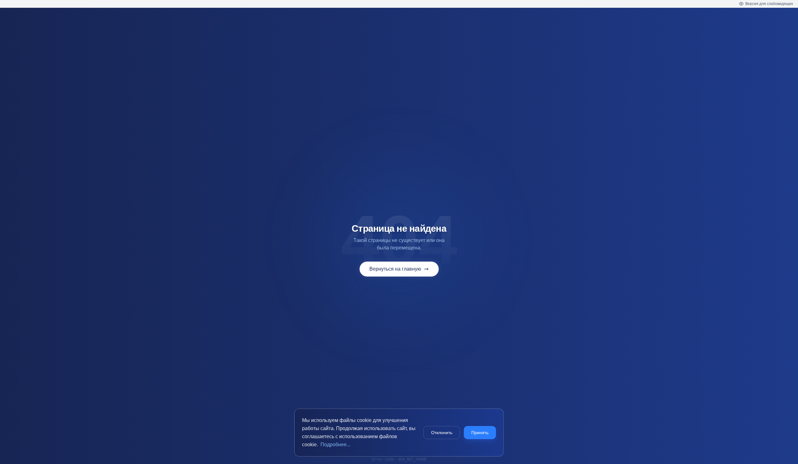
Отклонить (441, 432)
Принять (479, 432)
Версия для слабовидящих (769, 4)
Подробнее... (335, 444)
